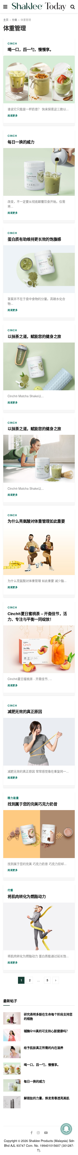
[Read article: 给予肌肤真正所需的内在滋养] (12, 1052)
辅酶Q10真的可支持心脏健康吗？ (46, 1031)
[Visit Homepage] (39, 6)
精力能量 (13, 798)
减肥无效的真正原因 (25, 711)
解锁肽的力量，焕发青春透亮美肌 (46, 1098)
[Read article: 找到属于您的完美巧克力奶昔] (39, 834)
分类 (14, 19)
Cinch (12, 43)
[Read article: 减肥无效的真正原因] (39, 742)
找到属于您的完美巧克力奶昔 (32, 804)
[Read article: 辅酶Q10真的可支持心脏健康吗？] (12, 1035)
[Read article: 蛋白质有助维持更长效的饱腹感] (39, 269)
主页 (5, 19)
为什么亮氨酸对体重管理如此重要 (36, 521)
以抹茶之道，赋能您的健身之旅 (34, 336)
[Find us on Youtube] (46, 1132)
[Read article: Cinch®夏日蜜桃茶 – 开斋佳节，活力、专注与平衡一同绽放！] (39, 649)
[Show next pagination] (55, 980)
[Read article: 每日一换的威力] (39, 172)
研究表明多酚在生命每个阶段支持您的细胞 (48, 1016)
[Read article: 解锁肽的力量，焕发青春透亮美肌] (12, 1102)
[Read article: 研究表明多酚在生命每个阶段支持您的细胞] (12, 1018)
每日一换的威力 (21, 142)
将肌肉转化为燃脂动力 (27, 896)
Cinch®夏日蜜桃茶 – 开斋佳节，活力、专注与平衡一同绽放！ (37, 616)
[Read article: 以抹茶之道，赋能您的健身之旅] (39, 366)
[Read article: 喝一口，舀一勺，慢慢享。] (39, 79)
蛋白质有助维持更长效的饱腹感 (34, 239)
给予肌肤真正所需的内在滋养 (43, 1047)
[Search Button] (72, 6)
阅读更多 (13, 115)
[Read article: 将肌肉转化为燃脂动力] (39, 926)
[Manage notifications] (66, 1129)
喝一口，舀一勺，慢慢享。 (31, 49)
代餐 (10, 890)
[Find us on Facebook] (31, 1132)
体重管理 (26, 19)
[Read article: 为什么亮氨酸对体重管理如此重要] (39, 551)
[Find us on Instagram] (38, 1132)
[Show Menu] (5, 6)
